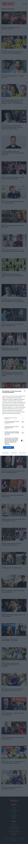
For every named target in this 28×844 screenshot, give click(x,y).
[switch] (22, 422)
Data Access (14, 452)
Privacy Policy (22, 452)
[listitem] (14, 418)
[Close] (25, 391)
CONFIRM (8, 447)
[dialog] (14, 422)
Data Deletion (5, 452)
